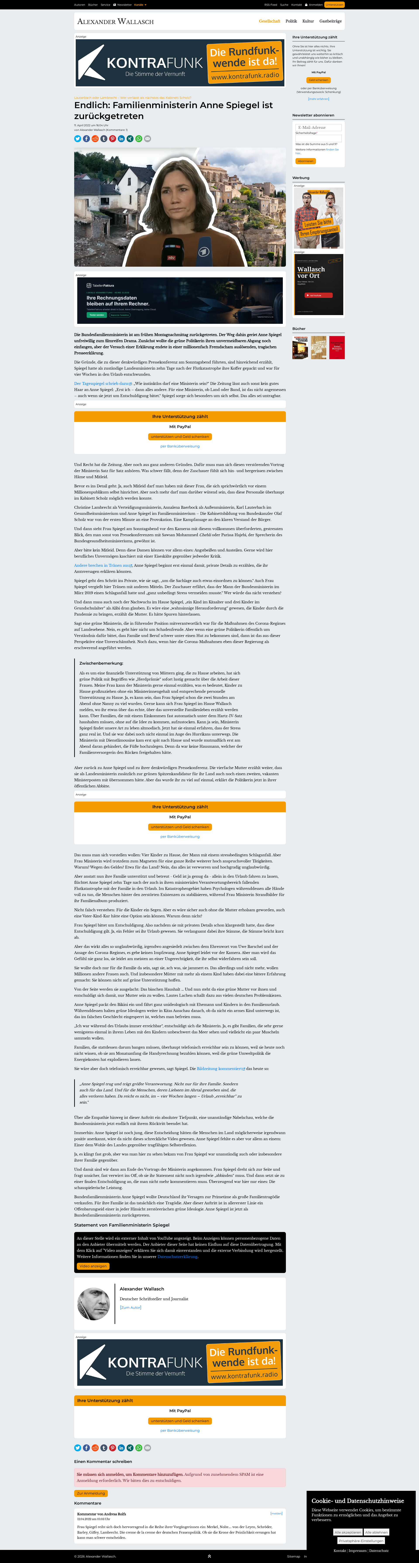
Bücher (93, 4)
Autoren (79, 4)
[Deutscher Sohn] (318, 347)
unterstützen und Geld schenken (180, 437)
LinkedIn (121, 138)
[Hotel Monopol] (337, 347)
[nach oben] (209, 1556)
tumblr (103, 138)
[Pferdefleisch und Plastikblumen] (300, 347)
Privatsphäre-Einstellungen (361, 1541)
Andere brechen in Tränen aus (101, 565)
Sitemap (293, 1556)
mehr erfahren (318, 98)
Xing (130, 138)
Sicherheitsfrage (306, 133)
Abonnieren (305, 161)
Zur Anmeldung (91, 1493)
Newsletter (124, 4)
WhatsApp (138, 138)
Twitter (77, 138)
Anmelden (316, 4)
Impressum (358, 1551)
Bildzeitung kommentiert (219, 1068)
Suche (284, 4)
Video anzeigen (93, 1266)
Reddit (95, 138)
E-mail (147, 138)
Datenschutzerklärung (177, 1256)
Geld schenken (318, 80)
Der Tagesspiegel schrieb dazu (101, 383)
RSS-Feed (270, 4)
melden (276, 1513)
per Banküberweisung (180, 446)
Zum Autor (130, 1307)
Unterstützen (334, 4)
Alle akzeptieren (348, 1532)
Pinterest (112, 138)
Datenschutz (379, 1551)
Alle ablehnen (376, 1532)
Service (105, 4)
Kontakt (296, 4)
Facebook (86, 138)
